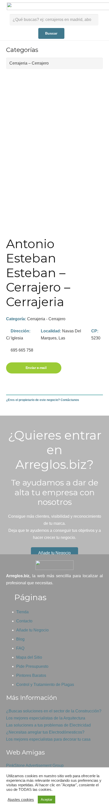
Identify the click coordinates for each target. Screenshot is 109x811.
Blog (20, 639)
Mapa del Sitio (29, 657)
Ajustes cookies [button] (21, 800)
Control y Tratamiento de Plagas (45, 684)
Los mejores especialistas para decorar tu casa (48, 739)
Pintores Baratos (31, 675)
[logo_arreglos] (54, 565)
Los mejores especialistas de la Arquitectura (45, 718)
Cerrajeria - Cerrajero (46, 319)
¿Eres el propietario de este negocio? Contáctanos (42, 400)
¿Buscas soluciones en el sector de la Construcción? (53, 711)
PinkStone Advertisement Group (35, 765)
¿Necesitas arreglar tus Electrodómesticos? (45, 732)
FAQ (20, 648)
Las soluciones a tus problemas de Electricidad (48, 725)
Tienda (22, 612)
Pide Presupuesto (32, 666)
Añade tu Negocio (32, 630)
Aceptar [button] (46, 799)
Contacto (24, 621)
